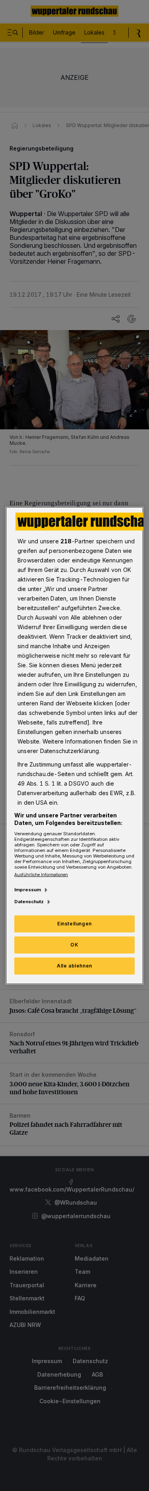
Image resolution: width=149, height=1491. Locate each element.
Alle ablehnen (74, 966)
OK (74, 945)
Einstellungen (74, 924)
